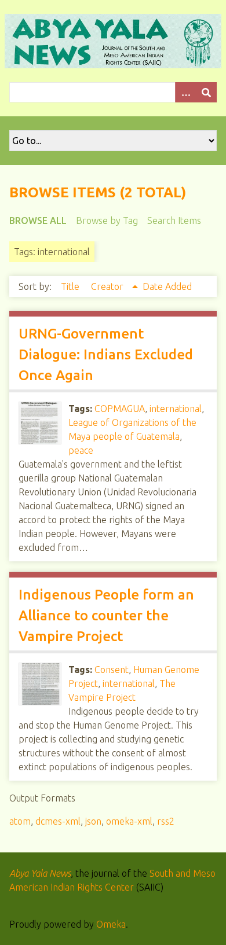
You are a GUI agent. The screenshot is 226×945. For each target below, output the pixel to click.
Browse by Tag (107, 220)
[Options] (185, 92)
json (93, 821)
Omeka (111, 924)
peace (80, 450)
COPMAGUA (119, 408)
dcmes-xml (58, 821)
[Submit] (206, 92)
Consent (111, 669)
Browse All (38, 220)
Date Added (167, 286)
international (176, 408)
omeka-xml (129, 821)
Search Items (174, 220)
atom (20, 821)
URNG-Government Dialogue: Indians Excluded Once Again (106, 354)
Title (71, 286)
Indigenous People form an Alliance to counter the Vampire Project (106, 615)
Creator (108, 286)
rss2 (165, 821)
